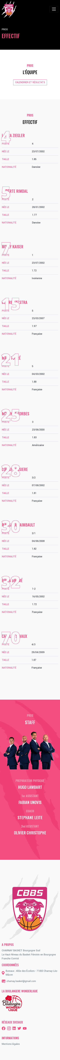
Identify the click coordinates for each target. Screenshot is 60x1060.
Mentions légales (11, 1044)
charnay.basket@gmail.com (21, 981)
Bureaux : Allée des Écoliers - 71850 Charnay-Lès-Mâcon (32, 972)
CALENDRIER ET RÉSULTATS (30, 82)
